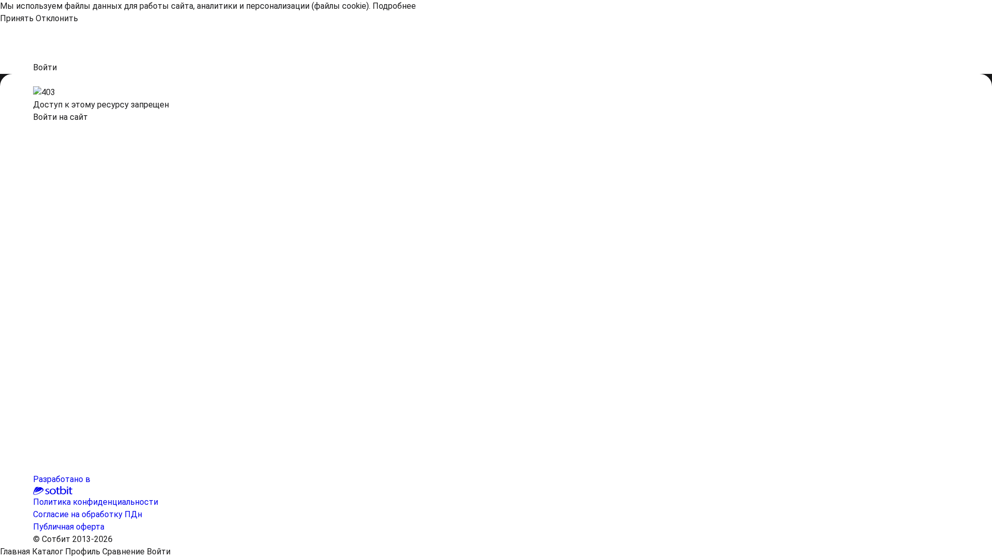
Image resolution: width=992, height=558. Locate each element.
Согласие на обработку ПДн (87, 514)
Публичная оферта (68, 527)
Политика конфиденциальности (95, 502)
